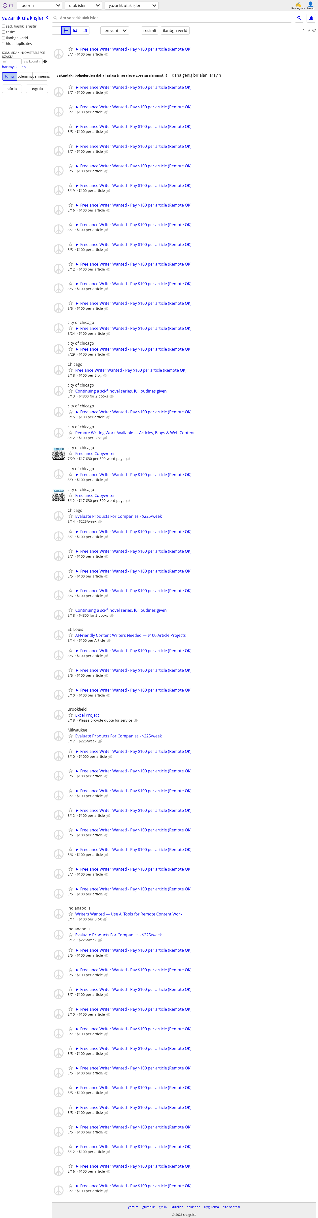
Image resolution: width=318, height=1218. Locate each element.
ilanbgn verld (17, 37)
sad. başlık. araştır (21, 26)
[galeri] (75, 30)
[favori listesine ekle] (71, 49)
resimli (11, 32)
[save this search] (311, 18)
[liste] (56, 30)
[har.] (84, 30)
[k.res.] (66, 30)
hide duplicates (19, 43)
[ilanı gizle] (107, 55)
